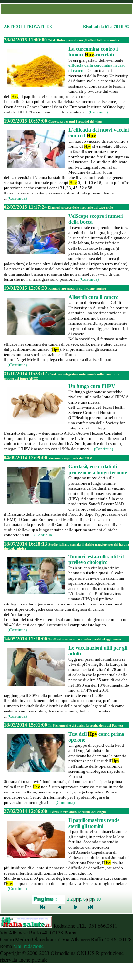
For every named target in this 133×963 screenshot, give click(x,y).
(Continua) (98, 112)
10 (98, 899)
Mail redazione (28, 946)
